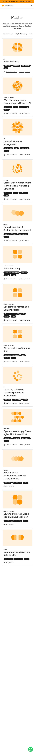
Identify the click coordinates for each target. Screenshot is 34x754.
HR (31, 34)
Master (17, 17)
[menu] (31, 6)
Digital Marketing (21, 34)
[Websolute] (8, 6)
